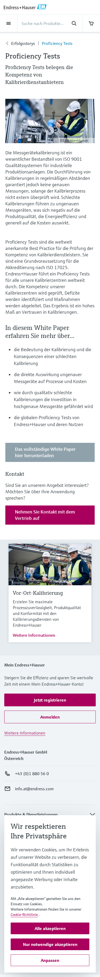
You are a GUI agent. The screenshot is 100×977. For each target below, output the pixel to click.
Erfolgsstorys (23, 43)
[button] (50, 700)
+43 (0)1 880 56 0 (32, 773)
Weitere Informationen (34, 635)
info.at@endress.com (34, 788)
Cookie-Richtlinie (24, 914)
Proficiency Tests (57, 43)
